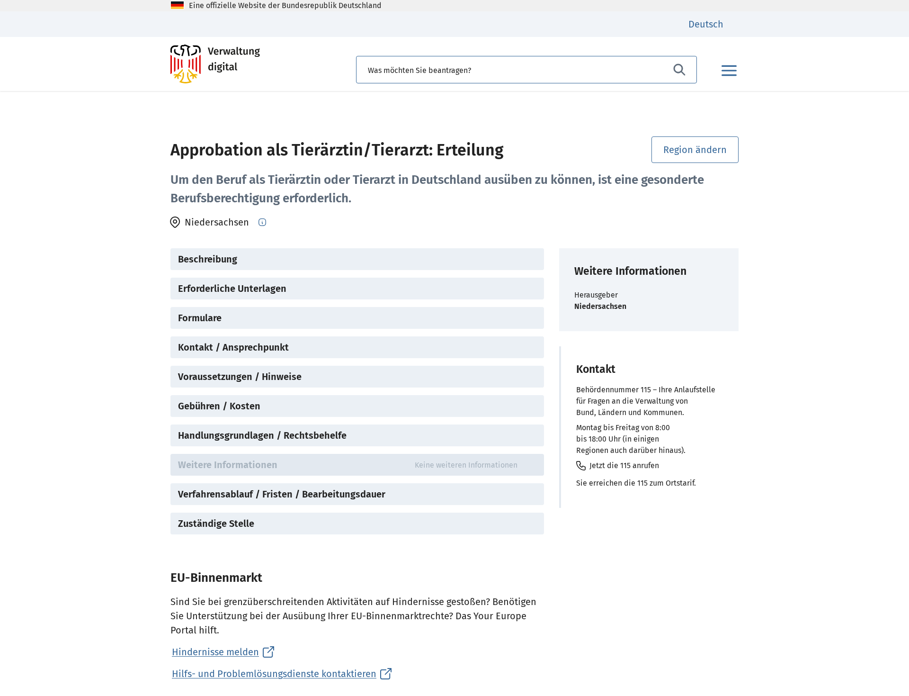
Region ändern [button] (695, 149)
